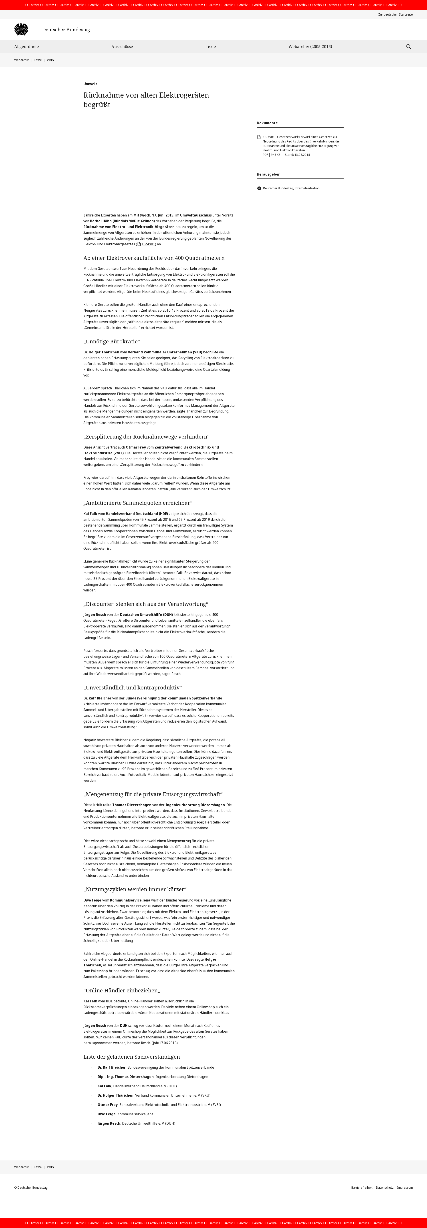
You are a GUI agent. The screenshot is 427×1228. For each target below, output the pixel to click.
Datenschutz (385, 1187)
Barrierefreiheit (362, 1187)
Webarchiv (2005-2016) (310, 46)
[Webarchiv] (52, 29)
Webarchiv (21, 60)
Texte (211, 46)
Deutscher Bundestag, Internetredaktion (291, 188)
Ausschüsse (122, 46)
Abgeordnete (26, 46)
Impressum (405, 1187)
